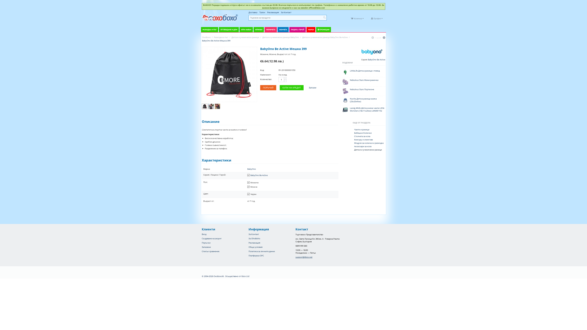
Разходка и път (210, 29)
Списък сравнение (210, 251)
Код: (262, 70)
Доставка (253, 12)
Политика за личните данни (262, 251)
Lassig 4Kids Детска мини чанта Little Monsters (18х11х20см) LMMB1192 (367, 109)
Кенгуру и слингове (363, 139)
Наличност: (265, 74)
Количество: (266, 79)
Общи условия (255, 247)
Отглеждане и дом (228, 29)
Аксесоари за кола (362, 146)
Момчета (283, 29)
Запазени (206, 247)
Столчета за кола (362, 136)
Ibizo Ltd (245, 276)
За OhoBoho (254, 238)
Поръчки (206, 242)
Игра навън (246, 29)
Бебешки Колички (363, 133)
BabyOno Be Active (259, 175)
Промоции (324, 29)
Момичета (270, 29)
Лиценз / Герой (297, 29)
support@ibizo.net (303, 257)
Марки (311, 29)
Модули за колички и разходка (369, 143)
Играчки (258, 29)
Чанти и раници (361, 129)
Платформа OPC (256, 255)
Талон (262, 12)
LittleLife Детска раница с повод (365, 70)
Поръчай (268, 87)
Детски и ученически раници (368, 149)
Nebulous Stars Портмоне (362, 89)
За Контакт (286, 12)
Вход (204, 234)
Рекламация (273, 12)
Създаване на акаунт (212, 238)
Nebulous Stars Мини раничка (364, 80)
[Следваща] (384, 38)
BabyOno (251, 169)
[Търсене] (324, 18)
